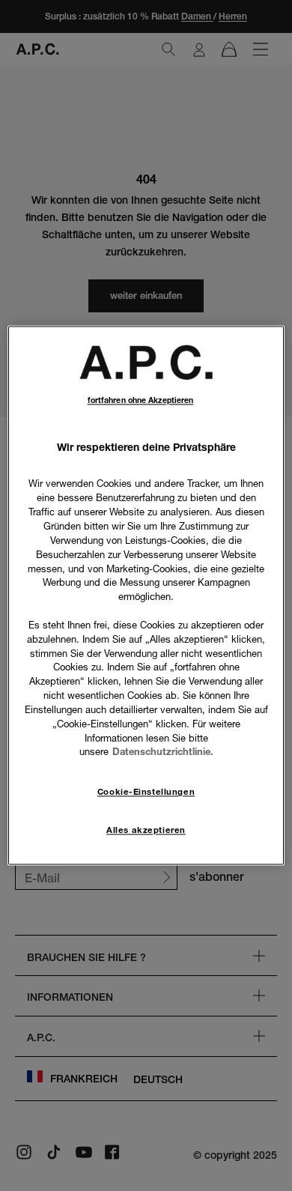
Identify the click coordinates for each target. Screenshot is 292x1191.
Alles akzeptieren (146, 830)
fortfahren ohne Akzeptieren (141, 400)
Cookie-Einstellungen (146, 792)
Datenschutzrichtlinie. (162, 752)
